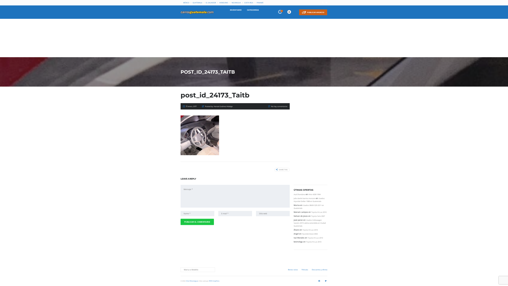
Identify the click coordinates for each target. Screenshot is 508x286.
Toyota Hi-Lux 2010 (318, 212)
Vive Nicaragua (192, 281)
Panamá (260, 3)
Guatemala (197, 3)
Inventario (236, 10)
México (186, 3)
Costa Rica (248, 3)
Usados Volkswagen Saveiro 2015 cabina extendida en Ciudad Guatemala (310, 223)
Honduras (223, 3)
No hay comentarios (279, 106)
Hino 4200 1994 (315, 194)
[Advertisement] (254, 38)
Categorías (253, 10)
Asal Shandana (299, 194)
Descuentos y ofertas (319, 270)
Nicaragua (236, 3)
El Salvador (211, 3)
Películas (305, 270)
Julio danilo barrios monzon (304, 198)
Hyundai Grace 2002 (310, 234)
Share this (283, 170)
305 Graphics (214, 281)
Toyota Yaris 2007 (318, 216)
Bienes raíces (293, 270)
